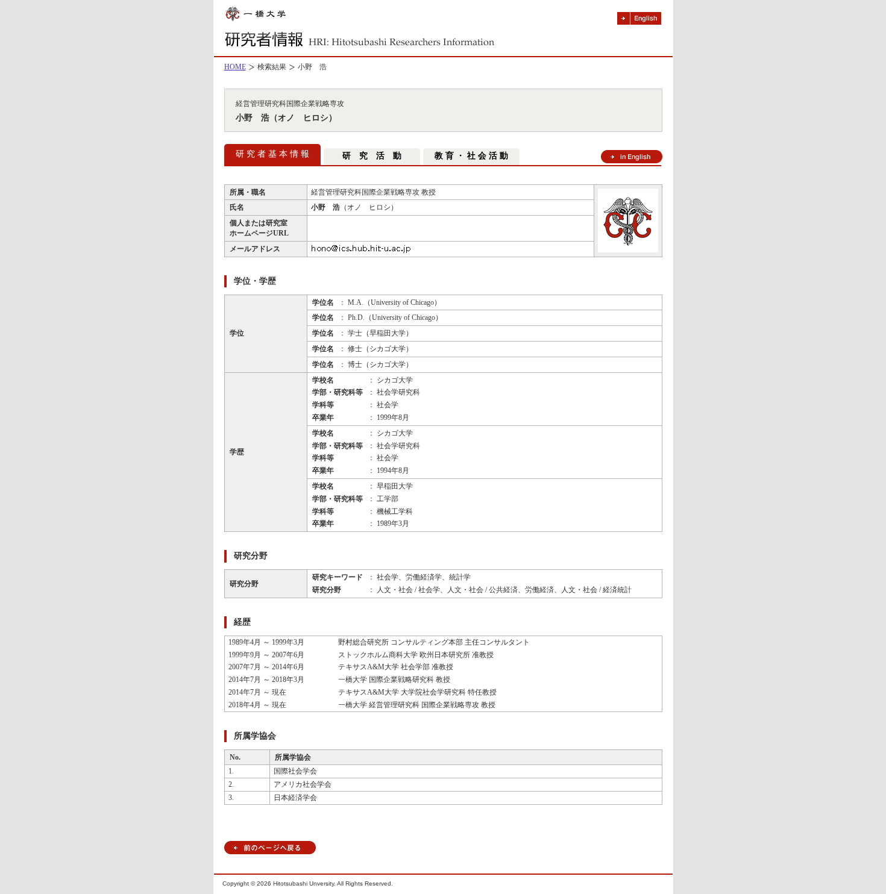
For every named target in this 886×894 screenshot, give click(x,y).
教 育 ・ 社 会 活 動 (471, 155)
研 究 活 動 (371, 155)
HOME (235, 67)
